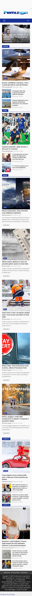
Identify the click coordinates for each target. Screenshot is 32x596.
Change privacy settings (7, 594)
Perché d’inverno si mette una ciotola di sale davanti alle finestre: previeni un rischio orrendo (6, 554)
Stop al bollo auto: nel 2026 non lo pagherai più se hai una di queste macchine (15, 37)
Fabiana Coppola (7, 370)
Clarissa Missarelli (7, 87)
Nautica (5, 78)
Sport (5, 142)
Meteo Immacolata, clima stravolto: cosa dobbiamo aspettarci (16, 193)
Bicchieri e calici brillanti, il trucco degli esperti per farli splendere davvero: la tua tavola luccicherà (16, 523)
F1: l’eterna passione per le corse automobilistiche (6, 167)
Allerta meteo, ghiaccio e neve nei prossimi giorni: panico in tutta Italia (16, 244)
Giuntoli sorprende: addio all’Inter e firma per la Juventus (16, 129)
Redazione (7, 572)
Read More (6, 225)
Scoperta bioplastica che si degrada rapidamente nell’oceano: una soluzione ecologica (6, 103)
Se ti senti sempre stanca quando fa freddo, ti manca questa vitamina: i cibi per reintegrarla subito (6, 564)
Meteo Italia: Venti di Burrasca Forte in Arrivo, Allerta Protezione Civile (16, 348)
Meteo (5, 207)
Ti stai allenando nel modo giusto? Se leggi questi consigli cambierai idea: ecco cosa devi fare (6, 157)
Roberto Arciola (8, 41)
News (5, 32)
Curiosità (6, 471)
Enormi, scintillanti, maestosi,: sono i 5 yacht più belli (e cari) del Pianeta (16, 65)
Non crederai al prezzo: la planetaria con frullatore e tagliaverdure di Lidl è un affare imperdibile (6, 488)
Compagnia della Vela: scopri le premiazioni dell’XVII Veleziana (6, 93)
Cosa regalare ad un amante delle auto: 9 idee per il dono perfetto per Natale (16, 457)
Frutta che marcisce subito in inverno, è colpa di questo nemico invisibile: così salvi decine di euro (6, 498)
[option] (16, 34)
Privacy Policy (15, 572)
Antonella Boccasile (8, 151)
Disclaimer (24, 572)
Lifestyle (5, 537)
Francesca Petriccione (8, 547)
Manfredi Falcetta (7, 481)
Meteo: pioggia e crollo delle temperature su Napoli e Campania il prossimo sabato (16, 399)
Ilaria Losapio (6, 266)
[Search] (27, 20)
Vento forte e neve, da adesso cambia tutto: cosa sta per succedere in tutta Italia (16, 295)
